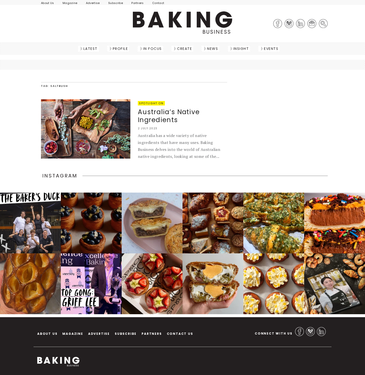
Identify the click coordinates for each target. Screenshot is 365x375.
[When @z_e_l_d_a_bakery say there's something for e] (212, 223)
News (212, 48)
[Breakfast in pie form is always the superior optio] (212, 283)
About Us (47, 3)
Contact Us (180, 334)
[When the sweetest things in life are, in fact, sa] (273, 223)
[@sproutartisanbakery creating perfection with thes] (152, 283)
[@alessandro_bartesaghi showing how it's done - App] (30, 283)
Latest (90, 48)
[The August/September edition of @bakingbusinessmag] (334, 283)
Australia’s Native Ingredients (169, 115)
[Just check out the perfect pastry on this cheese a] (152, 223)
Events (271, 48)
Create (184, 48)
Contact (158, 3)
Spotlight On (151, 103)
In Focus (152, 48)
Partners (137, 3)
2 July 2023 (147, 128)
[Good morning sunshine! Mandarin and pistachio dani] (273, 283)
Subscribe (115, 3)
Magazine (70, 3)
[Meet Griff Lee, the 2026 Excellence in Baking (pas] (91, 283)
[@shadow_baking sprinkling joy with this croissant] (334, 223)
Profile (120, 48)
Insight (241, 48)
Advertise (93, 3)
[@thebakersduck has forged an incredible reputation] (30, 223)
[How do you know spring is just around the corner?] (91, 223)
